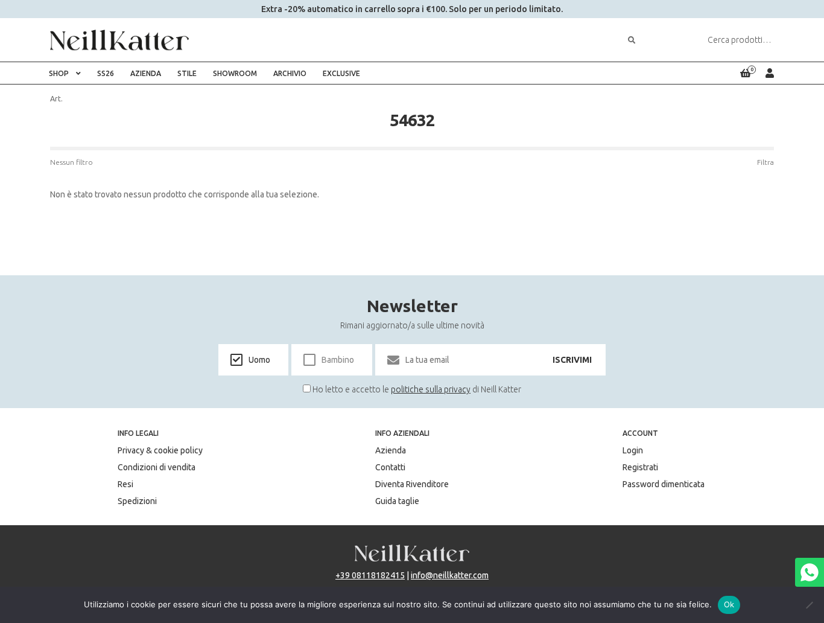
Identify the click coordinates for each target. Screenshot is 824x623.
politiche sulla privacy (431, 389)
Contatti (390, 467)
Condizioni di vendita (156, 467)
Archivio (289, 73)
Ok (729, 604)
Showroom (235, 73)
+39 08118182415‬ (370, 575)
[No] (809, 605)
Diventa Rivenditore (412, 484)
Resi (125, 484)
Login (633, 450)
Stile (187, 73)
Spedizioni (137, 501)
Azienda (145, 73)
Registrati (640, 467)
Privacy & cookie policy (160, 450)
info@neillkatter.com (450, 575)
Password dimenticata (664, 484)
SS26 (105, 73)
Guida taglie (397, 501)
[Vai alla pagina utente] (770, 73)
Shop (59, 73)
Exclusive (341, 73)
